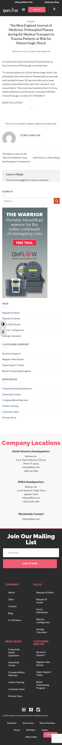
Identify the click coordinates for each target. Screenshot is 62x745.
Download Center (11, 394)
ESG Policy (30, 730)
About (11, 592)
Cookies (44, 730)
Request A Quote (11, 318)
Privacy (17, 730)
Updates (31, 21)
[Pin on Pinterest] (39, 113)
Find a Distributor (11, 324)
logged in (24, 179)
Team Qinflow (43, 51)
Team (11, 599)
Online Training (10, 405)
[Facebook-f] (31, 709)
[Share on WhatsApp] (17, 113)
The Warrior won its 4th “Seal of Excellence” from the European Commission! (16, 157)
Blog (10, 613)
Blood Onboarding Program (16, 370)
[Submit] (57, 201)
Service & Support (11, 353)
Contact (12, 606)
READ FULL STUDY (12, 102)
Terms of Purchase (47, 723)
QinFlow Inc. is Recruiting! (46, 157)
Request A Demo (11, 312)
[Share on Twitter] (28, 113)
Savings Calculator (11, 335)
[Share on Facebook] (22, 113)
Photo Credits (31, 737)
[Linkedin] (24, 709)
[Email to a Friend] (33, 113)
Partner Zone (9, 417)
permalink (52, 123)
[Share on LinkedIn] (44, 113)
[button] (23, 9)
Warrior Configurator (13, 330)
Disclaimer (11, 723)
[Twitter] (38, 709)
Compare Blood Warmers (15, 400)
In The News (14, 620)
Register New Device (13, 359)
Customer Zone (10, 411)
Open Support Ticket (13, 365)
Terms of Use (27, 723)
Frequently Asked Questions (17, 388)
